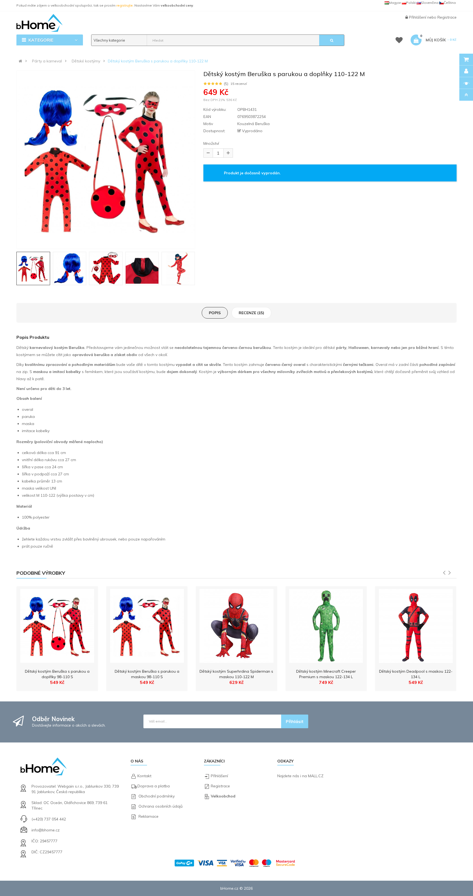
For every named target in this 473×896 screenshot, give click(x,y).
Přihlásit (295, 721)
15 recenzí (238, 83)
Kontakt (144, 775)
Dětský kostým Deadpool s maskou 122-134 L (415, 674)
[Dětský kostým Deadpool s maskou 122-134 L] (416, 624)
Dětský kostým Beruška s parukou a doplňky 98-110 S (57, 674)
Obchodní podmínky (157, 796)
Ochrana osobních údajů (161, 806)
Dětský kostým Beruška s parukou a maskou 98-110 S (147, 674)
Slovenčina (430, 3)
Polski (411, 3)
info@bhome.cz (45, 830)
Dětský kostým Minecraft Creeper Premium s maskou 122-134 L (326, 674)
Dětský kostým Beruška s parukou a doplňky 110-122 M (158, 61)
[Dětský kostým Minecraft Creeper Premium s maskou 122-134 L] (326, 624)
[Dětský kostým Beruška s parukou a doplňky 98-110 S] (57, 624)
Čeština (450, 3)
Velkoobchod (223, 796)
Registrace (447, 17)
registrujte (124, 5)
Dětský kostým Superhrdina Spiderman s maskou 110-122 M (236, 674)
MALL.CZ (316, 775)
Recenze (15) (251, 312)
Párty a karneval (47, 61)
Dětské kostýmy (86, 61)
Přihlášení (418, 17)
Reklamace (148, 816)
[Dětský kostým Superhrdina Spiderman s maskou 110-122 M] (236, 624)
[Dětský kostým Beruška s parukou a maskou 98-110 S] (147, 624)
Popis (215, 312)
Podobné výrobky (40, 573)
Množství (211, 143)
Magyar (395, 3)
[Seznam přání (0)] (399, 41)
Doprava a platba (153, 786)
